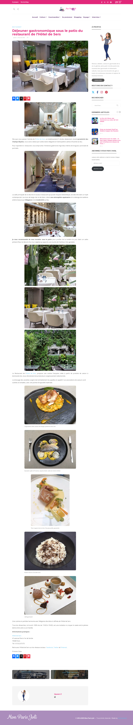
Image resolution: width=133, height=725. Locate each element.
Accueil (35, 17)
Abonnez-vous (98, 169)
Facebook (49, 647)
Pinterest (64, 647)
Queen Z (15, 37)
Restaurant (17, 27)
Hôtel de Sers (40, 139)
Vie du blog (24, 2)
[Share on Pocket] (28, 99)
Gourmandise (53, 17)
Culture (42, 17)
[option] (106, 132)
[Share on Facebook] (13, 99)
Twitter (56, 647)
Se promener (67, 17)
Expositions (26, 671)
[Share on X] (21, 99)
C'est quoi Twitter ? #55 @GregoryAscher (71, 675)
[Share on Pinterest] (25, 99)
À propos (15, 2)
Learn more (98, 80)
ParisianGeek (122, 718)
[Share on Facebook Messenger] (17, 99)
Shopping (77, 17)
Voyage (86, 17)
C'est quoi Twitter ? (70, 672)
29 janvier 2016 (21, 37)
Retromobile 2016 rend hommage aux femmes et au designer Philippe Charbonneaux (34, 675)
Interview (95, 17)
